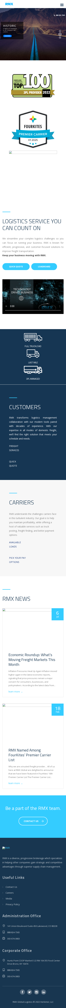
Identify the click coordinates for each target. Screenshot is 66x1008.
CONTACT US (31, 821)
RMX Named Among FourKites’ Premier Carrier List (29, 755)
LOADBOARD (44, 266)
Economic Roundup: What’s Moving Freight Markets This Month (31, 659)
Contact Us (11, 886)
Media (9, 898)
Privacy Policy (13, 904)
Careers (10, 892)
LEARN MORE (7, 35)
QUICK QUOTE (16, 266)
